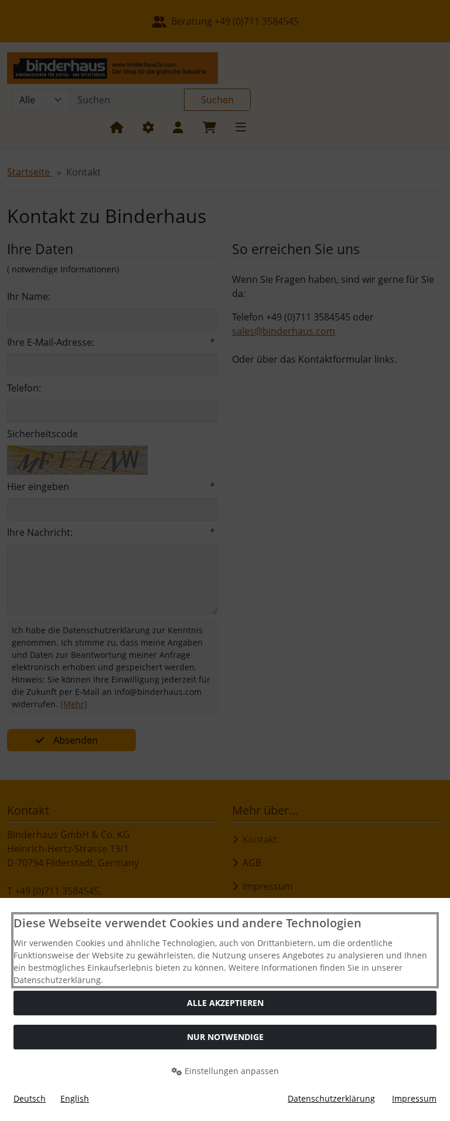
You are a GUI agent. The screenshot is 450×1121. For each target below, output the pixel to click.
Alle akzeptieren (225, 1002)
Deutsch (29, 1098)
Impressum (414, 1098)
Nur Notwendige (225, 1036)
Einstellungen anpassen (230, 1070)
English (74, 1098)
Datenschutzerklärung (331, 1098)
